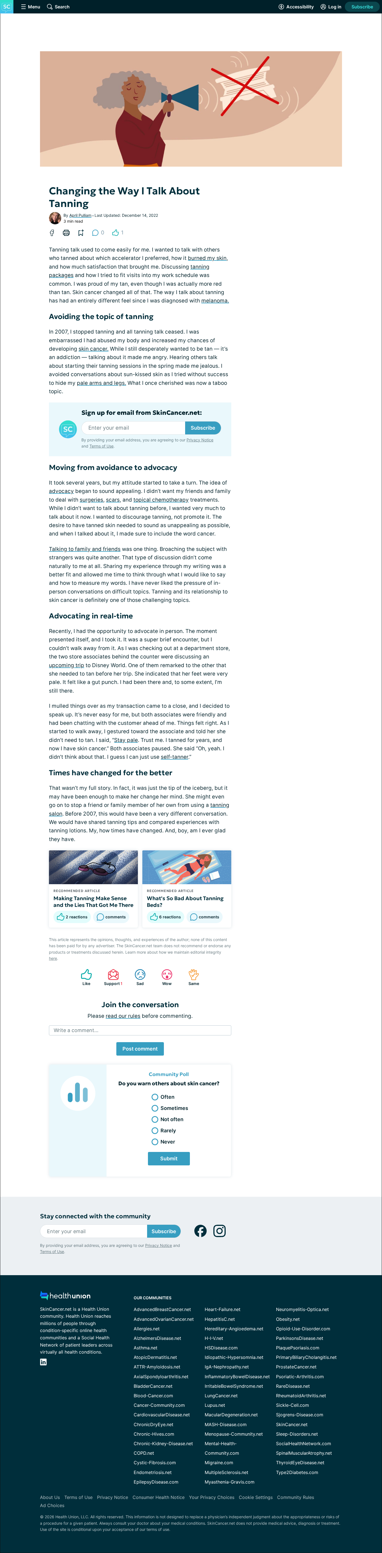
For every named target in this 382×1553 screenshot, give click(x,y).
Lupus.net (215, 1405)
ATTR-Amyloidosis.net (157, 1367)
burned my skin (207, 258)
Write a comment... (76, 1030)
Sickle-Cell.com (292, 1405)
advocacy (61, 491)
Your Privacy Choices (211, 1497)
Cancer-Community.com (159, 1405)
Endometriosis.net (153, 1472)
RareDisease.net (293, 1386)
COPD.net (144, 1453)
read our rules (123, 1016)
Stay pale (126, 740)
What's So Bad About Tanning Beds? (185, 901)
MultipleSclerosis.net (226, 1472)
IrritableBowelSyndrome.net (234, 1386)
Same (191, 977)
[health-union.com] (65, 1297)
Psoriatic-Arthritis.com (300, 1376)
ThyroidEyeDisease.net (300, 1462)
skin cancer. (94, 349)
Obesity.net (288, 1319)
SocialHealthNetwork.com (303, 1443)
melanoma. (215, 300)
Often (168, 1097)
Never (168, 1142)
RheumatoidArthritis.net (301, 1395)
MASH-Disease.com (226, 1424)
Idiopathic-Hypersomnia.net (234, 1357)
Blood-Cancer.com (153, 1395)
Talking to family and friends (85, 549)
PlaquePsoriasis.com (297, 1348)
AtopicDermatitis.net (155, 1357)
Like (82, 977)
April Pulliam (80, 215)
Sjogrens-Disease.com (299, 1414)
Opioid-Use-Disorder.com (303, 1328)
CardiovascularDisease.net (162, 1414)
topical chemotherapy (161, 500)
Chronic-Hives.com (154, 1434)
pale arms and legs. (101, 383)
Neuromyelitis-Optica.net (302, 1309)
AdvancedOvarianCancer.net (164, 1319)
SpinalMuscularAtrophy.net (304, 1453)
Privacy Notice (200, 439)
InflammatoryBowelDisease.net (237, 1376)
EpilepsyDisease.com (156, 1482)
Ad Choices (52, 1505)
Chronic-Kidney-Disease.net (163, 1443)
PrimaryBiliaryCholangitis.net (306, 1357)
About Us (50, 1497)
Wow (164, 977)
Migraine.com (219, 1462)
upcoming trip (66, 665)
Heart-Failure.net (222, 1309)
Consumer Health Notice (159, 1497)
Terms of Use (101, 446)
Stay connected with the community (95, 1216)
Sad (136, 977)
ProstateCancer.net (296, 1367)
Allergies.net (147, 1328)
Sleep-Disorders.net (297, 1434)
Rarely (168, 1130)
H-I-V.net (214, 1338)
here (53, 958)
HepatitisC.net (220, 1319)
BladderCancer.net (153, 1386)
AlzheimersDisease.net (157, 1338)
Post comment (140, 1049)
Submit (169, 1158)
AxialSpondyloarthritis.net (161, 1376)
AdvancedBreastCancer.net (162, 1309)
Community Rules (295, 1497)
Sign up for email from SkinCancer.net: (141, 412)
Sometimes (174, 1108)
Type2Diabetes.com (297, 1472)
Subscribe (362, 7)
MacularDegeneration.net (231, 1414)
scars (113, 500)
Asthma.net (145, 1348)
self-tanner (174, 757)
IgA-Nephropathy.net (227, 1367)
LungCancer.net (221, 1395)
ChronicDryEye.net (153, 1424)
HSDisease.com (221, 1348)
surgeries (91, 500)
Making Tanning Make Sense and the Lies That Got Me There (93, 901)
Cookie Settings (256, 1497)
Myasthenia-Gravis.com (229, 1482)
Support (112, 977)
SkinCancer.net (292, 1424)
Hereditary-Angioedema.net (234, 1328)
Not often (172, 1119)
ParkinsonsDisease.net (299, 1338)
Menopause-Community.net (234, 1434)
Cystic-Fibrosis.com (155, 1462)
